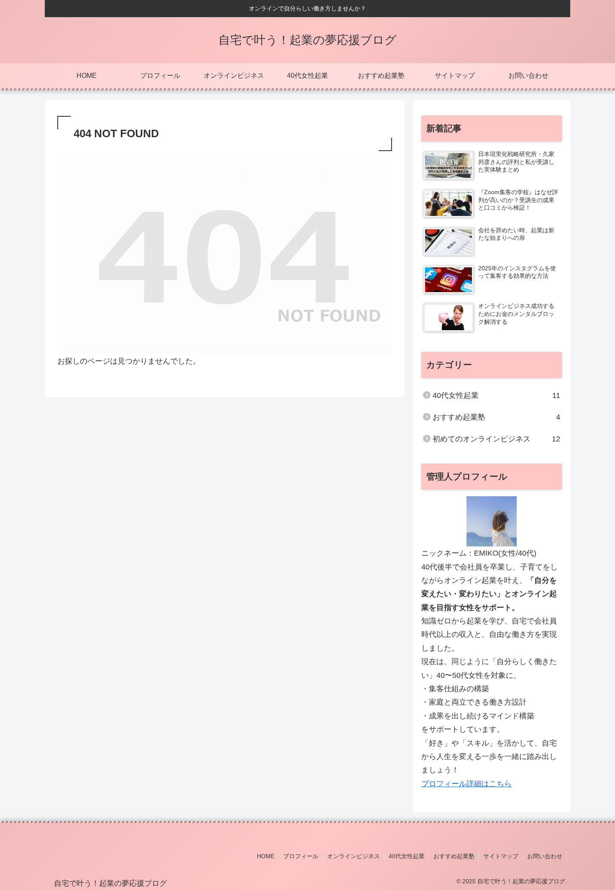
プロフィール (300, 856)
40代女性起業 (407, 856)
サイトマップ (500, 856)
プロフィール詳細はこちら (466, 784)
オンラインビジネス (353, 856)
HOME (265, 856)
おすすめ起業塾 (453, 856)
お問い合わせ (544, 856)
